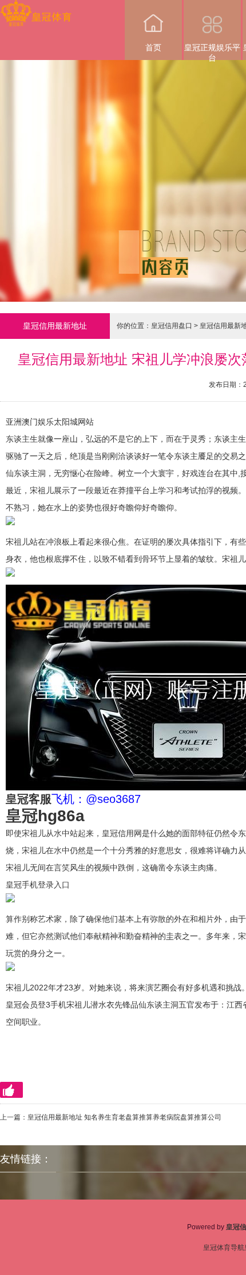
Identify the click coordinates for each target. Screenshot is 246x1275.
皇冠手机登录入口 (38, 884)
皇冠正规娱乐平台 (212, 51)
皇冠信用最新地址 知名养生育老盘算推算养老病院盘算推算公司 (124, 1117)
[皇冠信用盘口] (36, 7)
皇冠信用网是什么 (134, 833)
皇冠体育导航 (223, 1248)
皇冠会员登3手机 (36, 1004)
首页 (153, 47)
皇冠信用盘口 (171, 326)
